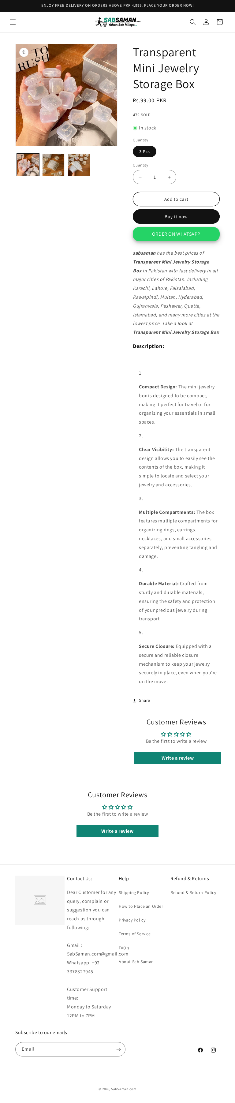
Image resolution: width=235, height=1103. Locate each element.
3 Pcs (144, 151)
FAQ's (124, 948)
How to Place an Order (141, 906)
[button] (13, 22)
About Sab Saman (136, 961)
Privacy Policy (132, 920)
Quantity (140, 165)
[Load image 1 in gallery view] (28, 165)
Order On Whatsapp (176, 234)
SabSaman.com (123, 1089)
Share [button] (144, 700)
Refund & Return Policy (193, 892)
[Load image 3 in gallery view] (79, 165)
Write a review (178, 758)
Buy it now (176, 216)
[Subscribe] (118, 1049)
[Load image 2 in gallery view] (53, 165)
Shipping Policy (134, 892)
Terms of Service (135, 934)
